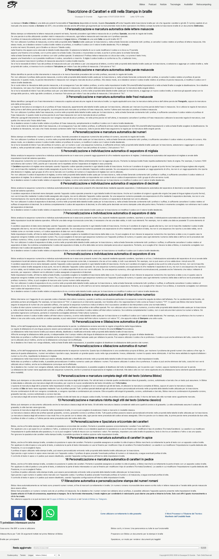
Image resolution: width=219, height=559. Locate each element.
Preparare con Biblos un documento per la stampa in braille (137, 534)
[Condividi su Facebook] (18, 513)
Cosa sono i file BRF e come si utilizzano (17, 528)
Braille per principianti (9, 539)
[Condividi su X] (34, 513)
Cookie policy (12, 555)
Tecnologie (175, 4)
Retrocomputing (203, 4)
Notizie (163, 4)
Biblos (142, 4)
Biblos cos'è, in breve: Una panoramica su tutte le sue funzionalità (139, 528)
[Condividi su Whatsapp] (50, 513)
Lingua (30, 555)
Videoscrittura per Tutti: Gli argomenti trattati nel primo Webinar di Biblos (31, 534)
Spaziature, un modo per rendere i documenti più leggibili (135, 539)
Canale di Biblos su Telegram (94, 499)
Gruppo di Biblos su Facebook (63, 499)
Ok (59, 555)
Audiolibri (188, 4)
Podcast (152, 4)
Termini (23, 555)
